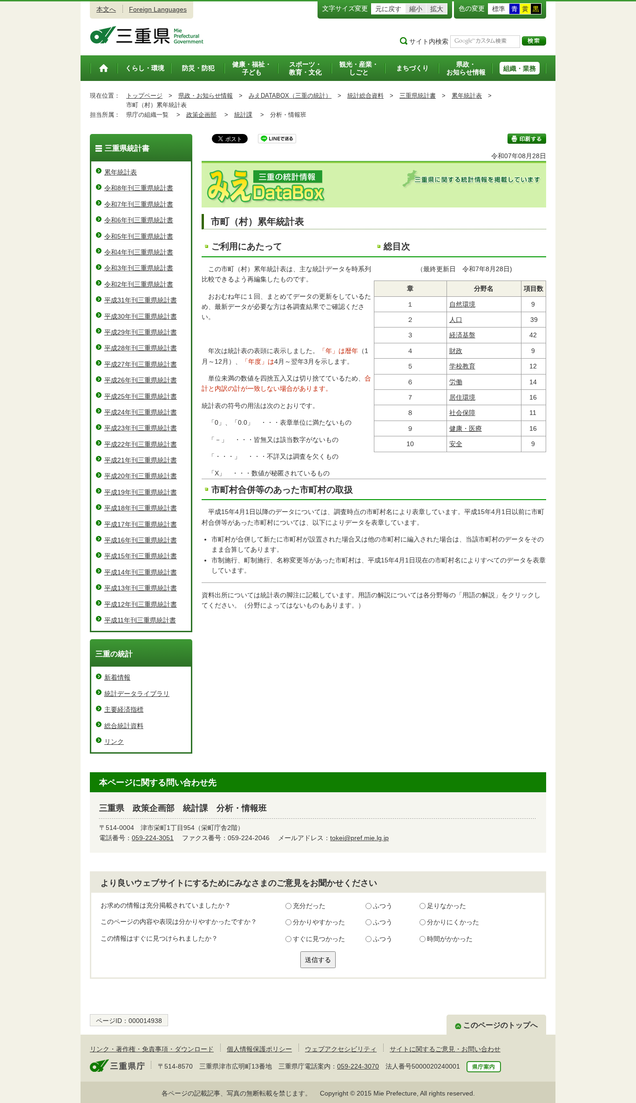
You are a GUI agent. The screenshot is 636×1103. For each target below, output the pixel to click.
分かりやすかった (319, 922)
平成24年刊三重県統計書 (140, 412)
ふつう (382, 905)
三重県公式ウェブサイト (147, 35)
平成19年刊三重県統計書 (140, 492)
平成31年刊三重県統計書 (140, 300)
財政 (455, 350)
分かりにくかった (453, 922)
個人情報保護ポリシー (259, 1049)
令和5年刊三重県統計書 (138, 236)
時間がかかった (450, 939)
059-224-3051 (153, 838)
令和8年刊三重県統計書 (138, 188)
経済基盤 (462, 335)
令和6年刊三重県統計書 (138, 220)
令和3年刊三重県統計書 (138, 268)
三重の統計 (114, 654)
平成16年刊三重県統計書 (140, 540)
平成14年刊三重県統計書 (140, 572)
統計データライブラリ (136, 693)
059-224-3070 (358, 1066)
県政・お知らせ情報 (205, 95)
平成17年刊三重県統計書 (140, 524)
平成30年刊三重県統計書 (140, 316)
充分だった (309, 905)
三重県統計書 (417, 95)
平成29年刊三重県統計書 (140, 332)
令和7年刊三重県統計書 (138, 204)
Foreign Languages (158, 9)
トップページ (144, 95)
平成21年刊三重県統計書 (140, 460)
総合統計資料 (123, 725)
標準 (498, 9)
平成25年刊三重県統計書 (140, 396)
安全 (455, 444)
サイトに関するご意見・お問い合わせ (445, 1049)
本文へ (106, 9)
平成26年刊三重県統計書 (140, 380)
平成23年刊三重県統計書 (140, 428)
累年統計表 (467, 95)
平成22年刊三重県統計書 (140, 444)
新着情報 (117, 677)
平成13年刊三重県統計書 (140, 588)
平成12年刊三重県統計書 (140, 604)
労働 (455, 382)
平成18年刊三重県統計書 (140, 508)
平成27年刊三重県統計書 (140, 364)
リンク (114, 741)
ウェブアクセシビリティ (341, 1049)
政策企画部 (201, 114)
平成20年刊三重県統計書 (140, 476)
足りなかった (446, 905)
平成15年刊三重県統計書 (140, 556)
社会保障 (462, 412)
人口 (455, 319)
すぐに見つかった (319, 939)
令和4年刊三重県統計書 (138, 252)
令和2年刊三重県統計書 (138, 284)
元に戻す (388, 9)
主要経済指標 (123, 709)
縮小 (415, 9)
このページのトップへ (500, 1025)
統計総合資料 (365, 95)
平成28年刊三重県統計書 (140, 348)
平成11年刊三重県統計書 (140, 620)
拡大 (436, 9)
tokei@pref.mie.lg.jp (359, 838)
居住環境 (462, 397)
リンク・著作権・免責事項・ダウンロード (152, 1049)
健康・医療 (465, 428)
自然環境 (462, 304)
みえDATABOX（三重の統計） (290, 95)
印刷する (526, 139)
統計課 (243, 114)
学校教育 (462, 366)
